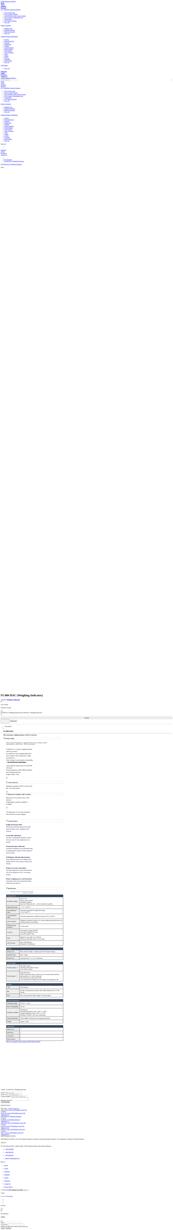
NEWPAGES (10, 1196)
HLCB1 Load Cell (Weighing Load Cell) (12, 1126)
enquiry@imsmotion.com (11, 1158)
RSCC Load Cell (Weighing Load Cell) (12, 1133)
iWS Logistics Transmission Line (13, 17)
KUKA (6, 57)
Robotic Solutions (6, 25)
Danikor (6, 46)
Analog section (13, 891)
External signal (23, 891)
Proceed (8, 1228)
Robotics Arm (8, 28)
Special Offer (8, 61)
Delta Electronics (9, 41)
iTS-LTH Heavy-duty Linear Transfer (15, 16)
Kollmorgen (7, 44)
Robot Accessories (9, 32)
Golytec (6, 39)
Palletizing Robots (9, 30)
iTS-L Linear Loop (9, 12)
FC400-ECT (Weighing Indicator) (10, 1120)
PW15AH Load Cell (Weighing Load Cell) (13, 1113)
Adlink (6, 56)
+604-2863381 (9, 1152)
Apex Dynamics (9, 52)
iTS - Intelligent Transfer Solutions (10, 9)
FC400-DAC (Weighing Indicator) (14, 161)
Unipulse (6, 43)
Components (8, 19)
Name (2, 1223)
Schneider (7, 59)
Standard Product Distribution (9, 36)
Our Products (8, 159)
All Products (4, 65)
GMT (6, 54)
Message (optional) (6, 1100)
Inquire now (13, 721)
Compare (86, 718)
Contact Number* (6, 1096)
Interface (28, 891)
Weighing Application (13, 1108)
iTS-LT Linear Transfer (11, 14)
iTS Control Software (10, 21)
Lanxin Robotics (9, 48)
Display (18, 891)
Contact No (4, 1224)
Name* (3, 1092)
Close (2, 1217)
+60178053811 (9, 1155)
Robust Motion (8, 49)
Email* (3, 1094)
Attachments (31, 892)
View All (6, 22)
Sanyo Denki (8, 51)
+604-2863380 (9, 1149)
